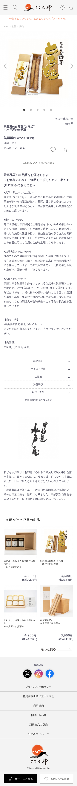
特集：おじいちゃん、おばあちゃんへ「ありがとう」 (38, 18)
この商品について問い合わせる (38, 162)
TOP (6, 26)
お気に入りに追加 (60, 778)
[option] (38, 19)
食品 (14, 26)
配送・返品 (51, 393)
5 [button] (52, 111)
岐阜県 (69, 123)
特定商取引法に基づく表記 (38, 400)
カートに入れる (24, 778)
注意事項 (52, 385)
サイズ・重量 (51, 369)
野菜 (21, 26)
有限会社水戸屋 (64, 118)
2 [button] (32, 111)
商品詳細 (52, 362)
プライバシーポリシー (38, 686)
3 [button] (38, 111)
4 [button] (45, 111)
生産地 (53, 377)
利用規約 (38, 705)
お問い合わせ (38, 715)
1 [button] (25, 111)
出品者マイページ (38, 734)
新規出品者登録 (38, 724)
